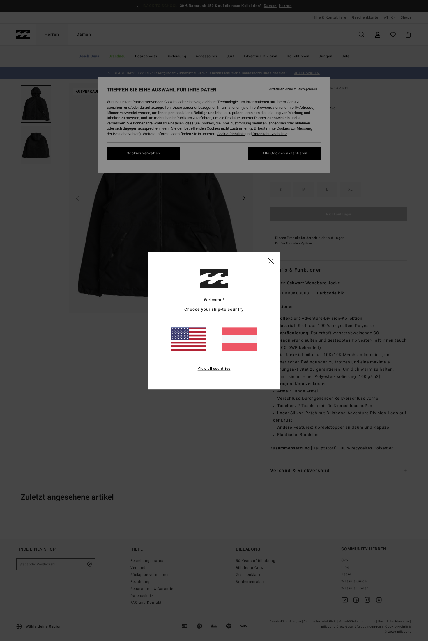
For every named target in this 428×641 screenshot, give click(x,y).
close (271, 260)
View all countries (214, 368)
